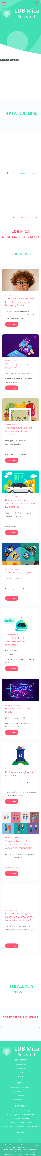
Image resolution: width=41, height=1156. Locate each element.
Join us (20, 1073)
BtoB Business (20, 1099)
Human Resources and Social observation (21, 1126)
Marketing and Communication (20, 1115)
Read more (12, 324)
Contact (20, 1076)
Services (20, 1096)
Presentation (20, 1065)
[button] (7, 173)
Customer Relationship (20, 1111)
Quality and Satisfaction (20, 1119)
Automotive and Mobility (20, 1088)
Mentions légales (30, 1154)
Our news (20, 1069)
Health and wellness (20, 1092)
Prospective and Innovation (20, 1122)
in (20, 1139)
